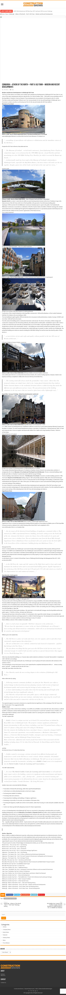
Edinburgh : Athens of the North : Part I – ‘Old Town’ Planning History (18, 882)
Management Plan (6, 547)
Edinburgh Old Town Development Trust (32, 710)
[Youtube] (35, 991)
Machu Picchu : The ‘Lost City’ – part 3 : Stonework (14, 848)
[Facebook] (30, 991)
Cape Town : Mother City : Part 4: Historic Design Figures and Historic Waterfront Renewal (24, 873)
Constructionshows (18, 988)
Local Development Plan (23, 102)
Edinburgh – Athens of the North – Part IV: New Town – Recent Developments (21, 888)
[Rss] (28, 991)
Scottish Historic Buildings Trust (21, 708)
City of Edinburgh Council (20, 548)
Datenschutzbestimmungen (45, 988)
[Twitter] (32, 991)
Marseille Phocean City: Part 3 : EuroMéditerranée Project (16, 863)
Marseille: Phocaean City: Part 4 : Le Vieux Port (13, 865)
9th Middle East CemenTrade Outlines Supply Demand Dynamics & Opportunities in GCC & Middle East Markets (54, 905)
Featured (5, 935)
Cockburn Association (10, 618)
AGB (36, 988)
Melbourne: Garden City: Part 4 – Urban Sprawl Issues (15, 880)
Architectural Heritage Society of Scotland (30, 618)
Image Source (5, 311)
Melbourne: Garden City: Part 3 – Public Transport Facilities (16, 879)
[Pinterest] (33, 991)
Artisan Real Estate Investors (19, 664)
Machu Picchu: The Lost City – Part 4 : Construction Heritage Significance (19, 850)
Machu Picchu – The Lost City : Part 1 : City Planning (14, 844)
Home (3, 14)
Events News (6, 932)
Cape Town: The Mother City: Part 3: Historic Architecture (16, 871)
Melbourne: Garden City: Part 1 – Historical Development (16, 875)
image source (5, 246)
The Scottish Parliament (8, 212)
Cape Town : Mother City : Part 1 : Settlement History (14, 867)
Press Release (6, 943)
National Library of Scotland (11, 750)
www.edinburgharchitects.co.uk (10, 527)
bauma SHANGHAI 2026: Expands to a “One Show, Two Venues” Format (30, 11)
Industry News (6, 937)
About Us (3, 975)
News (7, 14)
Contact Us (3, 982)
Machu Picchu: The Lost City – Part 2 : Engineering (14, 846)
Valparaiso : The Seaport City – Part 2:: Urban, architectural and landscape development (23, 854)
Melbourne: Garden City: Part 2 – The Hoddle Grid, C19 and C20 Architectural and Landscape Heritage (27, 877)
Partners (3, 974)
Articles (4, 927)
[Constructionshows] (33, 4)
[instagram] (37, 991)
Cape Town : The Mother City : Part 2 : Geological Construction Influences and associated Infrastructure (27, 869)
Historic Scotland (6, 548)
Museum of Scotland (8, 104)
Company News (7, 929)
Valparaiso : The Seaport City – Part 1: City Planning (14, 852)
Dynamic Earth (5, 168)
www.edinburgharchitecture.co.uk (10, 374)
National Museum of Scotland (9, 434)
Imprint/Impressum (29, 988)
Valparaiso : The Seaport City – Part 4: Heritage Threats (15, 858)
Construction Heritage (10, 898)
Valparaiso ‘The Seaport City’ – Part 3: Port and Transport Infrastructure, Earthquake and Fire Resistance (27, 856)
